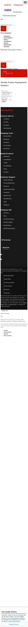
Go (3, 28)
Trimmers (6, 172)
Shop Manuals (7, 198)
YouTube (6, 121)
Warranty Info (7, 195)
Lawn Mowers (7, 159)
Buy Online (7, 148)
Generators (7, 36)
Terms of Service (8, 286)
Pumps (6, 39)
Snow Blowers (7, 41)
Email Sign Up (7, 128)
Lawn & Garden (8, 37)
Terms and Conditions (14, 621)
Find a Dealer (7, 145)
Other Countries (8, 335)
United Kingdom (8, 332)
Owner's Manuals (8, 179)
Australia (6, 333)
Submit (3, 101)
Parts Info (6, 186)
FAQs (5, 201)
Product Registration (9, 183)
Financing (6, 46)
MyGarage (6, 204)
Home (5, 71)
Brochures (6, 139)
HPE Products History (9, 228)
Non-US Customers (9, 219)
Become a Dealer (8, 222)
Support (6, 43)
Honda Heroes (7, 225)
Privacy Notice (7, 279)
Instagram (6, 125)
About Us (6, 212)
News (5, 215)
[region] (14, 617)
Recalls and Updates (9, 189)
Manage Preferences (14, 624)
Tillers (5, 168)
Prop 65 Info (7, 293)
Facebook (6, 118)
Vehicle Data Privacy (9, 275)
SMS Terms (6, 289)
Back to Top (5, 310)
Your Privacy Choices (9, 282)
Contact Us (7, 192)
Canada (6, 330)
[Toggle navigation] (25, 2)
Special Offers (7, 44)
